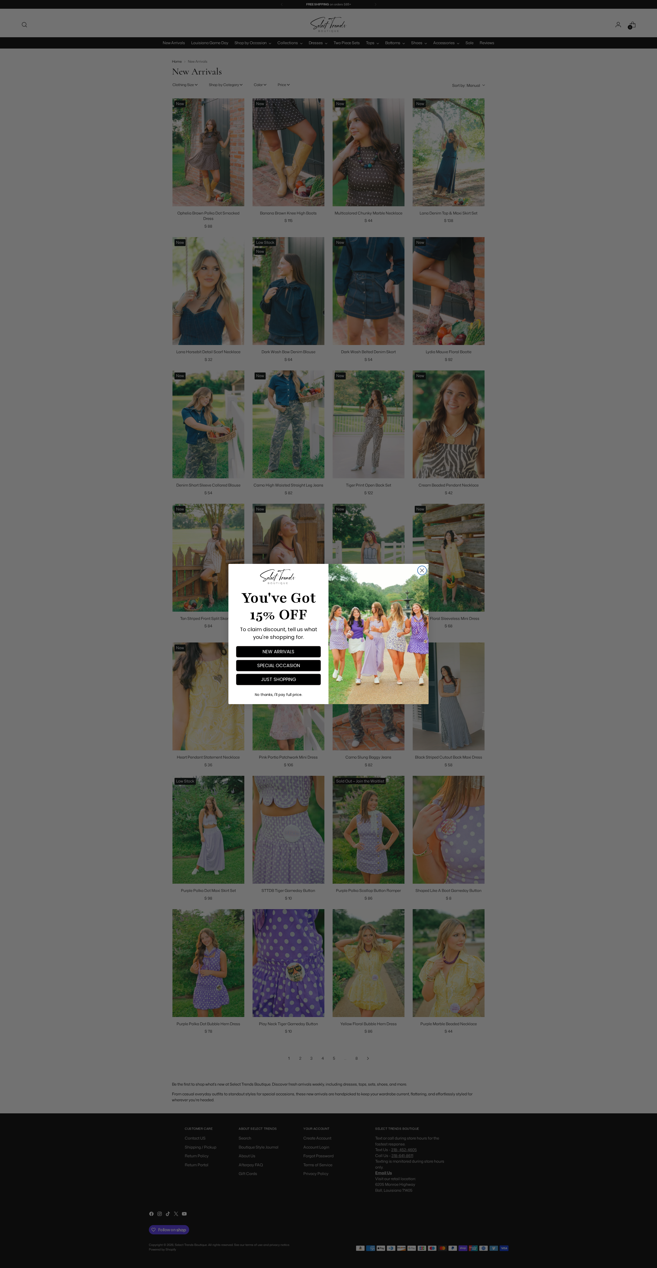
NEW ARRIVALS (278, 651)
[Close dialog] (422, 570)
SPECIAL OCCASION (278, 665)
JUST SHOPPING (278, 679)
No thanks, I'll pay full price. (278, 694)
